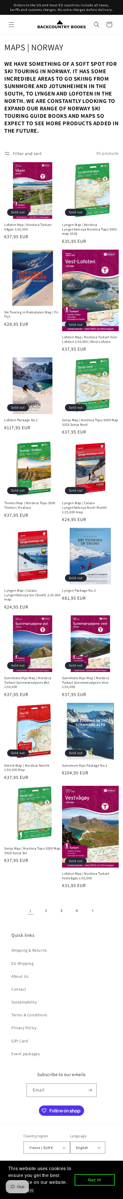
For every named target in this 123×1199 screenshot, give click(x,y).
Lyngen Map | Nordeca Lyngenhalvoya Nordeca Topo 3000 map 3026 (89, 229)
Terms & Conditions (29, 1014)
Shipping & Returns (29, 950)
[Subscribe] (90, 1090)
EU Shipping (22, 963)
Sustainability (24, 1002)
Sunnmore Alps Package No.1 (84, 765)
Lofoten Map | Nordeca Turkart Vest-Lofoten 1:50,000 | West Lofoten (90, 339)
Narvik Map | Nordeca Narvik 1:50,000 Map (26, 767)
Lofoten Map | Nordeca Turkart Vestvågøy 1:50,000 (85, 875)
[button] (11, 24)
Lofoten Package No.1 (21, 420)
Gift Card (19, 1040)
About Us (20, 976)
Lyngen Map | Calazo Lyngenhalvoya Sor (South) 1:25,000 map (32, 594)
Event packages (25, 1053)
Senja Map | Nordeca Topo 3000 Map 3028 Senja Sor (32, 850)
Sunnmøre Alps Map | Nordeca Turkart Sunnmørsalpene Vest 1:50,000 (85, 682)
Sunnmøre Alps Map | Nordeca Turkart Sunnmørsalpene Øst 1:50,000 (27, 682)
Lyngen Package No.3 (79, 590)
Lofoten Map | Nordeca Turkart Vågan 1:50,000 (27, 226)
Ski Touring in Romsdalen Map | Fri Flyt (31, 314)
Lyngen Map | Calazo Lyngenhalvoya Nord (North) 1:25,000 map (84, 507)
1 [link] (30, 910)
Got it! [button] (95, 1180)
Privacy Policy (23, 1027)
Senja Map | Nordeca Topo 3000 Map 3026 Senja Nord (90, 422)
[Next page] (92, 910)
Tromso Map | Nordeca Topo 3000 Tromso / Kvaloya (29, 505)
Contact (18, 989)
